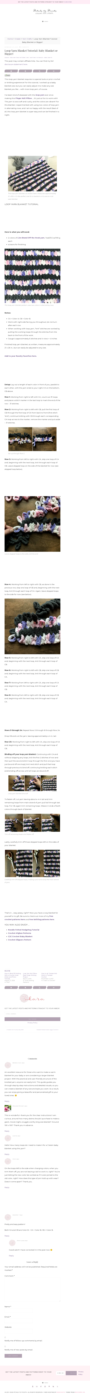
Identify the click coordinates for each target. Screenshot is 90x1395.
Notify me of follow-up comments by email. (23, 1341)
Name (8, 1307)
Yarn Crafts (27, 39)
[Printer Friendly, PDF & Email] (7, 76)
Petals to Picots (45, 11)
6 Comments (24, 47)
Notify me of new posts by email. (19, 1350)
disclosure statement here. (16, 64)
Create (17, 39)
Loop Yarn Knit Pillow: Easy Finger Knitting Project (30, 975)
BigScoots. (61, 1392)
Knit (27, 57)
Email (8, 1317)
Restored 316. (80, 1392)
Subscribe (68, 2)
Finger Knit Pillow (23, 98)
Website (8, 1327)
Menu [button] (46, 21)
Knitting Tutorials (36, 57)
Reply (7, 1101)
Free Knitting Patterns (18, 57)
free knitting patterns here (41, 920)
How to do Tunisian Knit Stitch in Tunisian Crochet (49, 975)
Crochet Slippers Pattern (19, 940)
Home (10, 39)
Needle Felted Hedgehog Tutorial (23, 930)
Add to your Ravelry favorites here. (21, 356)
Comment (10, 1276)
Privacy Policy (32, 1023)
